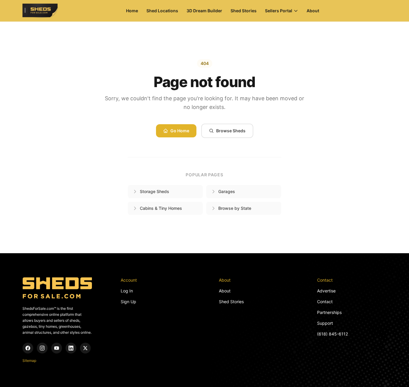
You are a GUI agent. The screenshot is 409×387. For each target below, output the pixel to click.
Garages (226, 191)
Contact (325, 301)
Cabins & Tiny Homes (161, 208)
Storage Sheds (154, 191)
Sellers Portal (278, 10)
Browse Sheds (231, 130)
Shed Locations (162, 10)
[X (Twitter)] (85, 348)
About (313, 10)
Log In (127, 290)
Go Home (179, 130)
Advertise (326, 290)
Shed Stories (244, 10)
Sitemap (29, 360)
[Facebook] (27, 348)
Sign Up (128, 301)
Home (132, 10)
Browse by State (234, 208)
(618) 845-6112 (332, 333)
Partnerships (329, 312)
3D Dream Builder (204, 10)
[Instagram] (42, 348)
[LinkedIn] (71, 348)
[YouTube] (56, 348)
